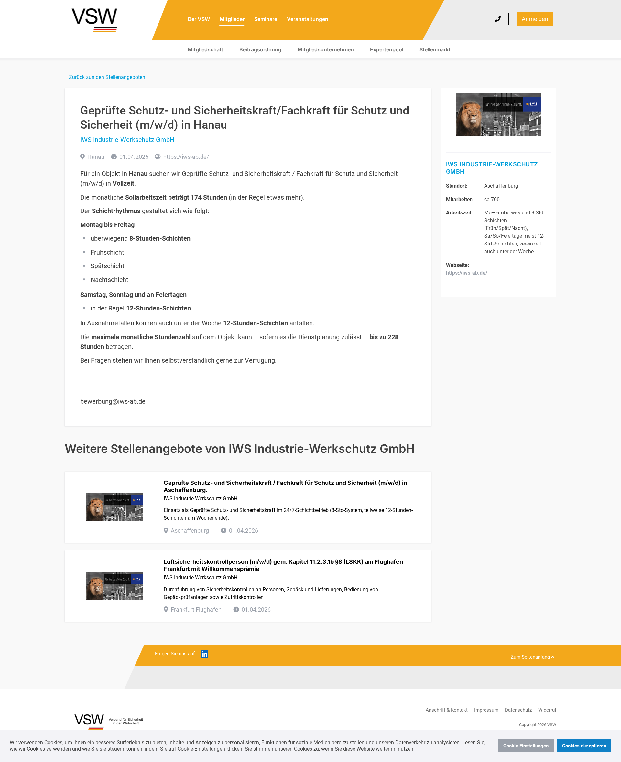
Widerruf (547, 710)
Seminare (265, 19)
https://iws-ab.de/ (186, 156)
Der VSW (199, 19)
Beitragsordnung (260, 49)
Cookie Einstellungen (526, 746)
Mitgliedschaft (205, 49)
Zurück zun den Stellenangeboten (107, 77)
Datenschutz (518, 710)
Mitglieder (232, 19)
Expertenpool (386, 49)
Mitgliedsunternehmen (326, 49)
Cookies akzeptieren (584, 746)
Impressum (486, 710)
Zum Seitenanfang (531, 657)
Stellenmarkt (435, 49)
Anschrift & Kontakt (447, 710)
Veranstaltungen (307, 19)
